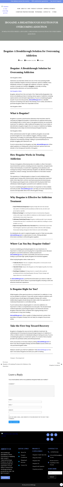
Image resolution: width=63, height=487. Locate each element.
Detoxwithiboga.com (27, 189)
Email (11, 405)
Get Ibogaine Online (16, 91)
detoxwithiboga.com (35, 100)
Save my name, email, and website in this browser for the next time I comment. (29, 417)
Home (4, 32)
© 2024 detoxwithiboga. (29, 485)
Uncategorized (13, 32)
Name (11, 399)
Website (11, 410)
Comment (12, 384)
